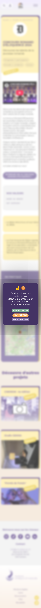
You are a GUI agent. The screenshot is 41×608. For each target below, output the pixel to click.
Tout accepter (20, 310)
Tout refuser (20, 315)
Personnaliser (20, 319)
